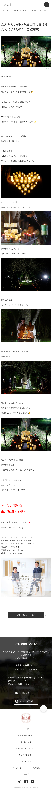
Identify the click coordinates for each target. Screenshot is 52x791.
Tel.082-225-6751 (26, 669)
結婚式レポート (19, 10)
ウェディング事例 (26, 755)
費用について (26, 742)
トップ (5, 10)
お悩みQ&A (26, 761)
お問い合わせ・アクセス (26, 748)
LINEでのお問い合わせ (28, 701)
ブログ (26, 774)
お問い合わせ (26, 693)
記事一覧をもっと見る (26, 615)
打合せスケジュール (26, 735)
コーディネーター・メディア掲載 (26, 768)
